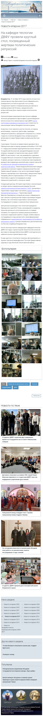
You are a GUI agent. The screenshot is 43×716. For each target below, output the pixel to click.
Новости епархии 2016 (31, 616)
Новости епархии (23, 20)
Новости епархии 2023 (11, 607)
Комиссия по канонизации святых (18, 384)
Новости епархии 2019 (11, 613)
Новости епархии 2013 (11, 622)
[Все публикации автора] (38, 60)
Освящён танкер (8, 654)
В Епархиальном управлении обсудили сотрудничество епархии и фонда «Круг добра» (19, 670)
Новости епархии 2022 (32, 607)
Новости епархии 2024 (32, 604)
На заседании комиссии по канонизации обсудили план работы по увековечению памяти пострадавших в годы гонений (19, 550)
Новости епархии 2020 (32, 610)
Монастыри (21, 702)
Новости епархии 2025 (11, 604)
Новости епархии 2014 (32, 619)
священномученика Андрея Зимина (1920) (16, 188)
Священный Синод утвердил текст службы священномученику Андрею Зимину (17, 514)
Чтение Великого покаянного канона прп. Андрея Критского (19, 647)
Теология (34, 384)
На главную (4, 20)
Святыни (7, 702)
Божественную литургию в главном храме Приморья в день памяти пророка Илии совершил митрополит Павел (20, 680)
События (13, 20)
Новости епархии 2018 (32, 613)
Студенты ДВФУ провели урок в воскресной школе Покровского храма (20, 587)
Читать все (36, 395)
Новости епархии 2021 (11, 610)
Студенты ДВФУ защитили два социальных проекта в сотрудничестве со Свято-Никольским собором (19, 440)
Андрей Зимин (6, 387)
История (34, 702)
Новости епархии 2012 (32, 622)
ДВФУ (15, 387)
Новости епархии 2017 (7, 22)
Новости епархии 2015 (11, 619)
